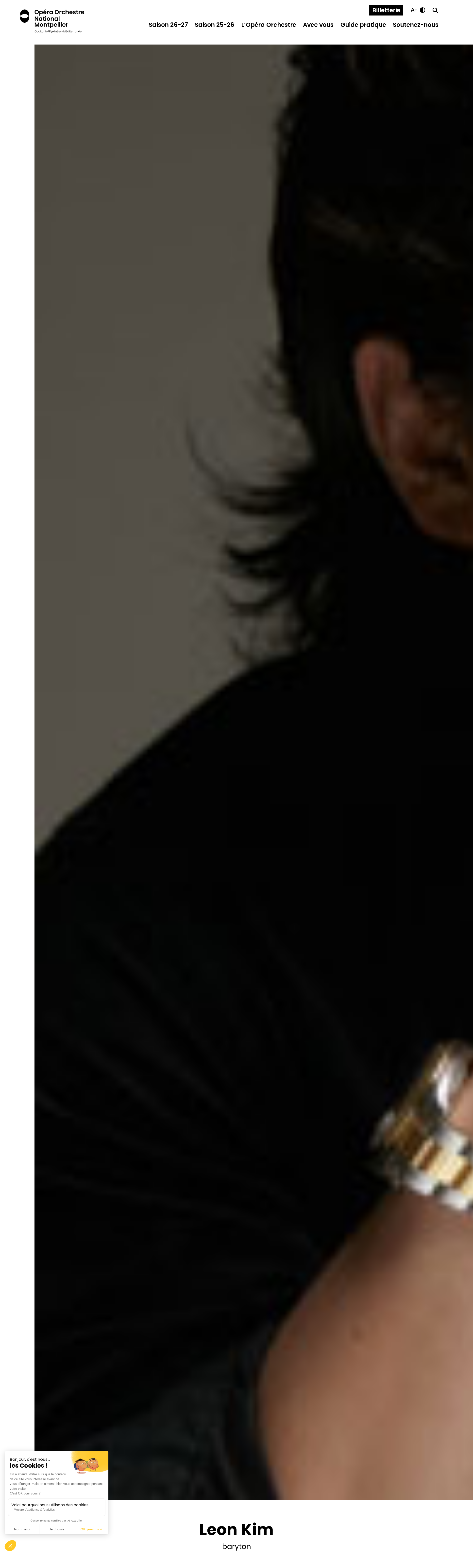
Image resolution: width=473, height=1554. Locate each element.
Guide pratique (363, 25)
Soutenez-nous (416, 25)
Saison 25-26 (214, 25)
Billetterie (386, 10)
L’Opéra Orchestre (268, 25)
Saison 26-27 (168, 25)
